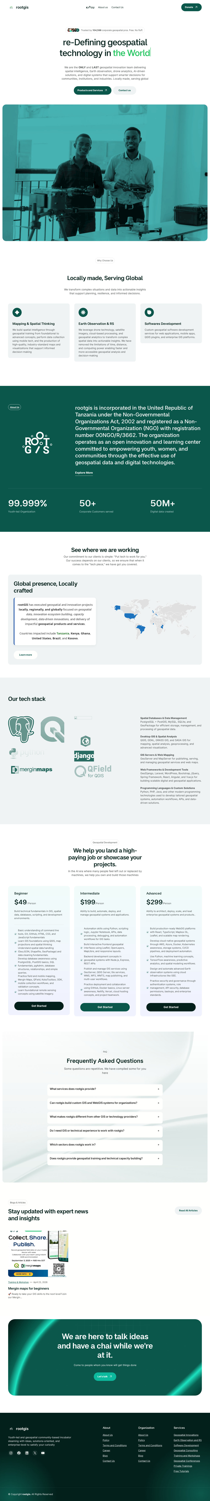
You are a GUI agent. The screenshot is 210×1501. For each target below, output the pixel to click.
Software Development (186, 1445)
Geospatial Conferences (187, 1460)
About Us (14, 407)
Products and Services (90, 90)
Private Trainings (183, 1465)
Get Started (39, 1005)
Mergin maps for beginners (28, 1288)
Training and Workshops (187, 1455)
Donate (189, 7)
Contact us (125, 90)
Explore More (84, 472)
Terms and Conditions (115, 1445)
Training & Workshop (18, 1282)
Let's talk (102, 1376)
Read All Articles (188, 1210)
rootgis (22, 7)
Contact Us (109, 1460)
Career (106, 1450)
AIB (90, 7)
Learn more (25, 654)
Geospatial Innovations (186, 1434)
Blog (105, 1455)
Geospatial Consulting (186, 1450)
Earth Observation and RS (188, 1440)
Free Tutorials (181, 1471)
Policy (106, 1440)
